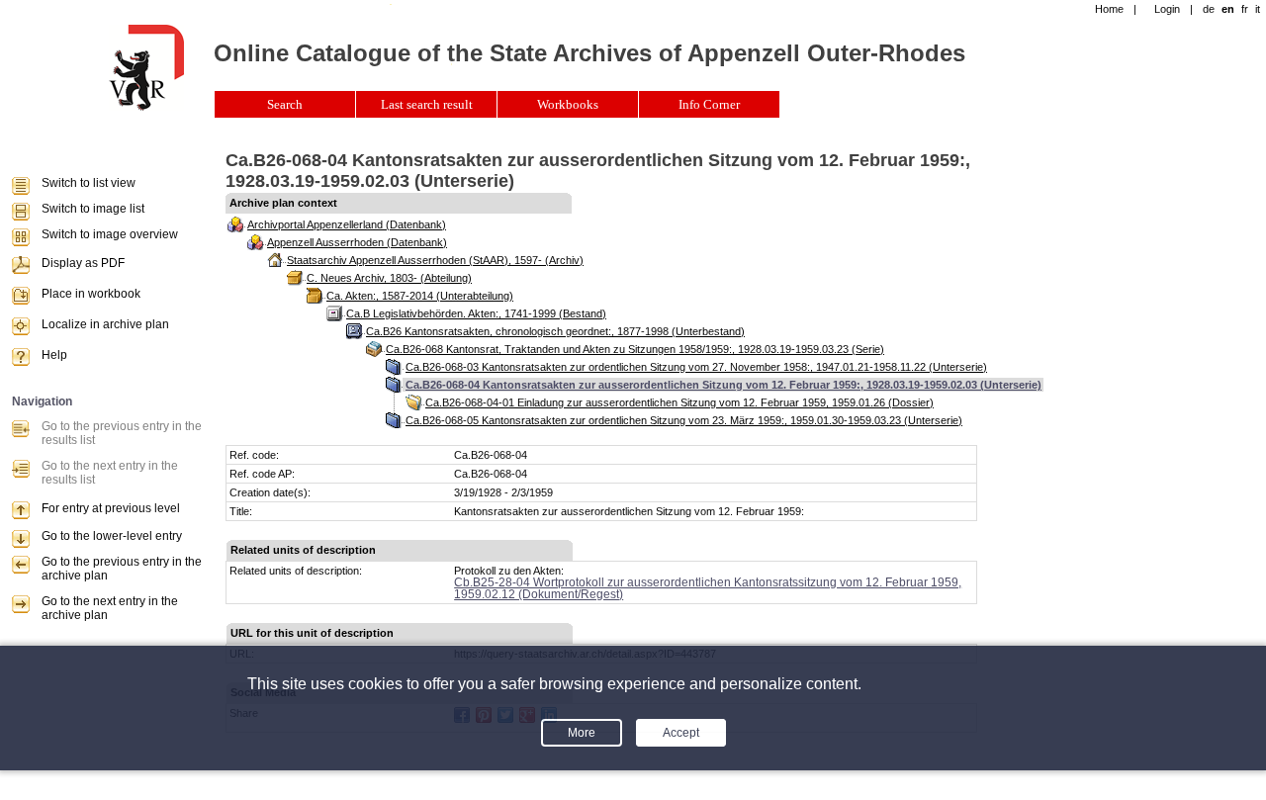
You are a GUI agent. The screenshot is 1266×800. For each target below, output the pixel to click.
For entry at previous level (111, 508)
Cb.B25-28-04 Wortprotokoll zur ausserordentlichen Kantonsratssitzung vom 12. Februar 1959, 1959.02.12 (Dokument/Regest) (707, 588)
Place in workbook (91, 294)
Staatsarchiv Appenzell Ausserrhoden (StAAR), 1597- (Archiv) (435, 260)
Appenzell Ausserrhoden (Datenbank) (357, 242)
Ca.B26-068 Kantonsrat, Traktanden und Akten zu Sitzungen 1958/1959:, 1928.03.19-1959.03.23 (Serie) (635, 349)
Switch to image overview (110, 234)
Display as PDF (83, 263)
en (1227, 9)
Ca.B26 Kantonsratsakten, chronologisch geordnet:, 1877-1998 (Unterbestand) (555, 331)
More (581, 733)
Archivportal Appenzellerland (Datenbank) (346, 224)
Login (1167, 9)
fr (1244, 9)
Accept (681, 733)
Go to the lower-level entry (112, 536)
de (1209, 9)
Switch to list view (89, 183)
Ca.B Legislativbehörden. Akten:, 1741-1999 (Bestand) (476, 313)
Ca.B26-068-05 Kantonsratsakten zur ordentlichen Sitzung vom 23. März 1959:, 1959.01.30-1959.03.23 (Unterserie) (684, 420)
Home (1109, 9)
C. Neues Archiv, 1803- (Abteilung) (389, 278)
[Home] (146, 107)
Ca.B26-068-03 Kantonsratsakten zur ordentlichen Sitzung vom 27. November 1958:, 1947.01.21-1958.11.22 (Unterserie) (696, 367)
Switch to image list (93, 209)
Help (54, 355)
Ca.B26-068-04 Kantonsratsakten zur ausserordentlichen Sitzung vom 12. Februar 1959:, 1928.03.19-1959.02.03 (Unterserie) (723, 385)
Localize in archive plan (105, 324)
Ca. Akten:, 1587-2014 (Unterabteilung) (419, 296)
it (1257, 9)
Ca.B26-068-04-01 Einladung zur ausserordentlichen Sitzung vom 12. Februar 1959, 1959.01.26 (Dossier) (679, 402)
